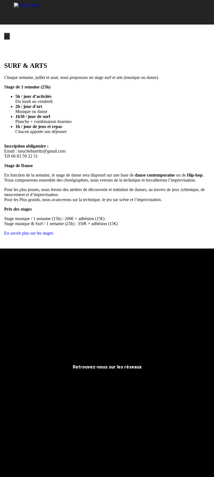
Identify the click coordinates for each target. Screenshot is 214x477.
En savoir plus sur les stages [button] (28, 233)
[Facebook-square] (175, 12)
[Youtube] (199, 12)
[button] (107, 11)
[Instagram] (187, 12)
